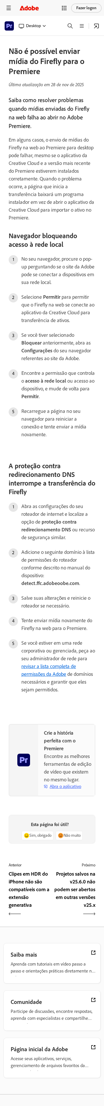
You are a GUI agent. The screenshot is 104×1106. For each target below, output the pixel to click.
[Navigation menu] (8, 8)
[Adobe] (29, 8)
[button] (64, 8)
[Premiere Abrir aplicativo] (96, 26)
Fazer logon (86, 7)
